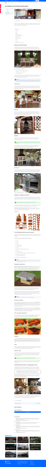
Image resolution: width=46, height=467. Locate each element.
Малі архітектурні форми (18, 400)
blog (6, 0)
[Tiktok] (16, 0)
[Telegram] (14, 0)
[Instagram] (15, 0)
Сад (23, 2)
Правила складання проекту (18, 34)
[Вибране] (40, 0)
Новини (12, 2)
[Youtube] (11, 0)
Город (26, 2)
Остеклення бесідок (9, 13)
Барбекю (16, 32)
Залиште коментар (17, 410)
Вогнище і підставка (17, 37)
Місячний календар (35, 2)
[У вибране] (15, 437)
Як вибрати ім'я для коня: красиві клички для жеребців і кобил (22, 420)
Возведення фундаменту (17, 36)
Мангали (16, 31)
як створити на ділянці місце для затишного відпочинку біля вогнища (27, 202)
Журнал (15, 2)
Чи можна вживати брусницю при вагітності (20, 432)
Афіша (8, 2)
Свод (15, 40)
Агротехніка (30, 2)
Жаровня (16, 39)
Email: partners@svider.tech (32, 464)
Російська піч (16, 30)
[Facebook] (12, 0)
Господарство (19, 2)
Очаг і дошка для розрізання (18, 38)
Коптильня (16, 33)
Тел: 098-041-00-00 (31, 463)
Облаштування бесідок (19, 8)
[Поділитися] (36, 21)
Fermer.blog (6, 2)
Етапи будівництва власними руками (19, 35)
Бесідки (15, 8)
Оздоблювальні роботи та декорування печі (19, 42)
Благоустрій (8, 8)
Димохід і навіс (16, 41)
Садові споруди (11, 8)
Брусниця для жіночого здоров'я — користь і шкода (21, 428)
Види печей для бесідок (17, 29)
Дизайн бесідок (9, 12)
